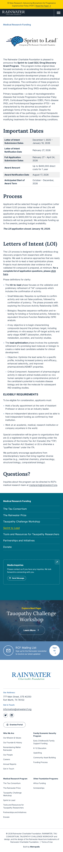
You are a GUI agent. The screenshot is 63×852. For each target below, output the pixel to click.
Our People (8, 755)
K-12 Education (39, 748)
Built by (31, 847)
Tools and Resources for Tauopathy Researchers (31, 534)
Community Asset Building (44, 757)
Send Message (16, 578)
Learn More (29, 630)
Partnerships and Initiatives (19, 540)
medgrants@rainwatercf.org (43, 485)
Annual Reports (9, 764)
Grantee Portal (14, 724)
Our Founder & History (12, 742)
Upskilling (37, 753)
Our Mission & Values (12, 738)
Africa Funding (39, 783)
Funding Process (40, 762)
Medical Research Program (15, 778)
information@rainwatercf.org (17, 709)
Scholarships (38, 788)
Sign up (55, 649)
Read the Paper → (43, 6)
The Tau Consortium (15, 508)
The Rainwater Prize (14, 515)
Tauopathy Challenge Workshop (21, 521)
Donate (7, 547)
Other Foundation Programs (45, 778)
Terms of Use (47, 842)
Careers (6, 759)
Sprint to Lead (11, 528)
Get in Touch (8, 769)
